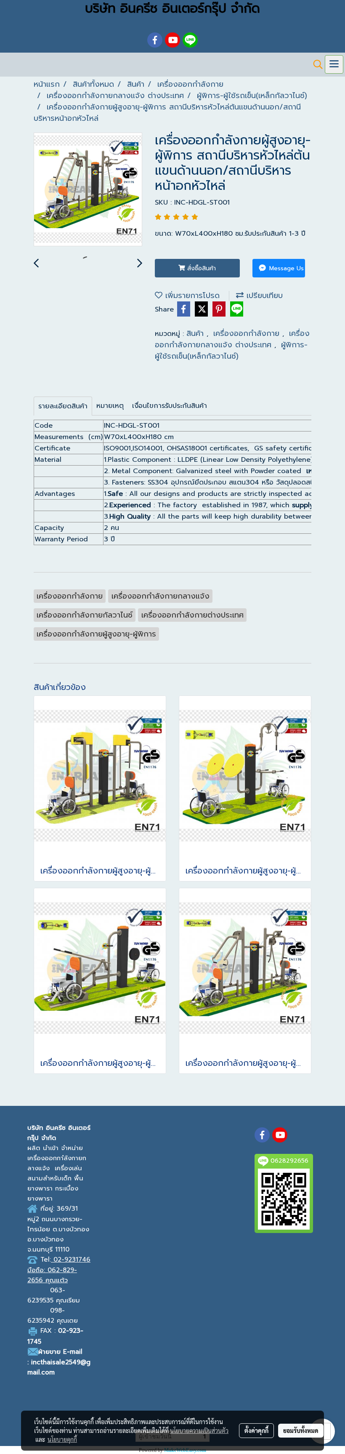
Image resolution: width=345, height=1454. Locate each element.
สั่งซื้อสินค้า (200, 268)
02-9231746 (71, 1259)
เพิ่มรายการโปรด (191, 295)
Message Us (285, 268)
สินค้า (196, 333)
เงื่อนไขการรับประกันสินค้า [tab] (169, 406)
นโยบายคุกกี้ (62, 1439)
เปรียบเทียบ (263, 295)
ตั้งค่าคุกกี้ (256, 1430)
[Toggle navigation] (334, 64)
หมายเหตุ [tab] (110, 406)
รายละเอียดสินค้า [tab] (63, 406)
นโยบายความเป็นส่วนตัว (199, 1430)
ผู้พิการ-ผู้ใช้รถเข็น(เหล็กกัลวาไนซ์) (231, 350)
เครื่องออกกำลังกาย (247, 333)
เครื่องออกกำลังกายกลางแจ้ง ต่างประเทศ (232, 339)
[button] (315, 64)
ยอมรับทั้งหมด (300, 1430)
